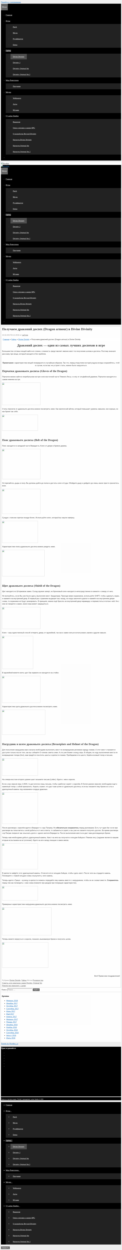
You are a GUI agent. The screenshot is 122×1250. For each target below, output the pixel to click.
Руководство (38, 980)
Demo (15, 45)
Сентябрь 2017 (12, 1009)
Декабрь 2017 (12, 1003)
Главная (9, 15)
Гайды (8, 51)
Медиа (8, 92)
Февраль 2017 (12, 1019)
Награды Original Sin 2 (21, 152)
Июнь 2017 (10, 1011)
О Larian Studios (12, 116)
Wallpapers (17, 98)
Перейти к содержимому (11, 2)
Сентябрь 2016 (12, 1033)
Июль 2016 (10, 1038)
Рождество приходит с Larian (14, 986)
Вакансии (16, 122)
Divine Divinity (18, 57)
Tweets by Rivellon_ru (9, 1044)
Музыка (16, 110)
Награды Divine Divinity (22, 140)
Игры (8, 21)
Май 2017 (10, 1014)
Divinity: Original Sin (21, 68)
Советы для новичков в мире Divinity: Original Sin (22, 983)
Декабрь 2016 (12, 1025)
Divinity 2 (16, 63)
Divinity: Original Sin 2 (21, 74)
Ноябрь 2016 (11, 1027)
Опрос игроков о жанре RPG (24, 128)
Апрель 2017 (11, 1017)
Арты (15, 104)
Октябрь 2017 (12, 1006)
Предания (16, 86)
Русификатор (18, 39)
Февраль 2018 (12, 1001)
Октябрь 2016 (12, 1030)
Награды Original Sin (21, 146)
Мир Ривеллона (12, 80)
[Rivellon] (5, 166)
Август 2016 (11, 1035)
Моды (15, 33)
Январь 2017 (11, 1022)
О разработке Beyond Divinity (24, 134)
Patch (15, 27)
